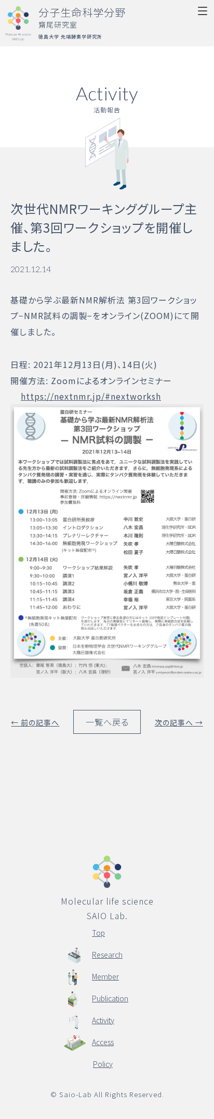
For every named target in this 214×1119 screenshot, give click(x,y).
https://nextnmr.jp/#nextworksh (91, 396)
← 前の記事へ (35, 722)
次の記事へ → (179, 722)
